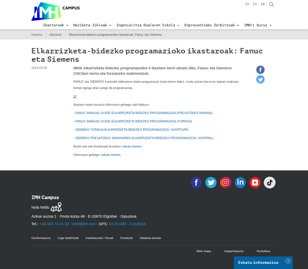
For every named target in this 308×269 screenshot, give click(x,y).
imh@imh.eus (83, 224)
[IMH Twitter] (211, 182)
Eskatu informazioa (258, 262)
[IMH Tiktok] (270, 182)
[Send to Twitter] (260, 82)
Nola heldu (40, 207)
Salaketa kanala (150, 238)
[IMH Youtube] (255, 182)
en (263, 4)
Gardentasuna (40, 238)
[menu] (55, 25)
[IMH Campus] (55, 11)
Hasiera (36, 34)
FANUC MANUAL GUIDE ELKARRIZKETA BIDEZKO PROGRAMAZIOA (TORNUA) (133, 121)
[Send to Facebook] (260, 73)
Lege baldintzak (68, 238)
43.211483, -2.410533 (127, 224)
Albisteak (55, 34)
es (255, 4)
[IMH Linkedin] (240, 182)
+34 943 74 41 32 (54, 224)
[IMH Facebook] (196, 182)
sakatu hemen (132, 146)
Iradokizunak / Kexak (99, 238)
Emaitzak (126, 238)
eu (247, 4)
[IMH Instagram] (226, 182)
